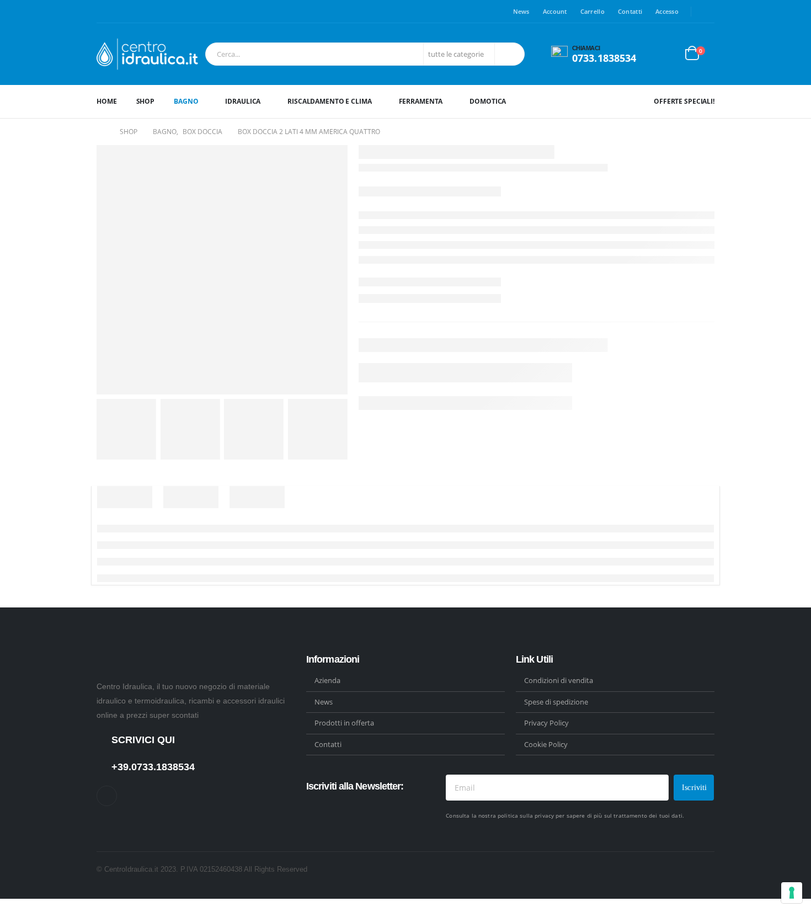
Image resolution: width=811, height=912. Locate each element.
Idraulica (242, 101)
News (521, 11)
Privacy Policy (546, 723)
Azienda (327, 680)
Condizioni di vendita (558, 680)
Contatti (630, 11)
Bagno (186, 101)
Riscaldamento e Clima (329, 101)
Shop (145, 101)
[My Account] (667, 54)
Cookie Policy (546, 744)
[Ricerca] (508, 54)
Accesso (667, 11)
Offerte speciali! (684, 101)
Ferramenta (421, 101)
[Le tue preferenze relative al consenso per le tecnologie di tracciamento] (791, 892)
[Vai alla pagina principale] (100, 131)
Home (107, 101)
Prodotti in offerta (344, 723)
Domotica (487, 101)
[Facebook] (707, 11)
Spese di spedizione (556, 702)
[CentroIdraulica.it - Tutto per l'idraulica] (148, 54)
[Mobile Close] (3, 905)
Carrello (592, 11)
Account (555, 11)
